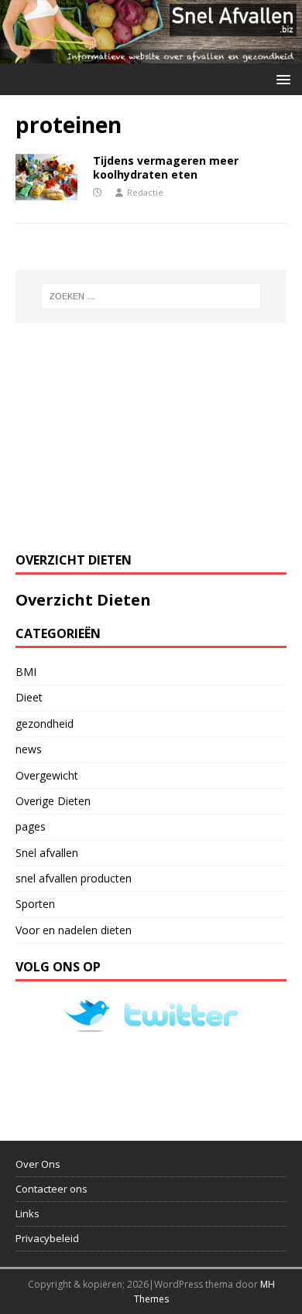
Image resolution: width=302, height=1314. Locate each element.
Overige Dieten (53, 801)
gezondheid (44, 723)
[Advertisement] (131, 435)
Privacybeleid (47, 1238)
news (28, 749)
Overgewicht (46, 775)
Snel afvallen (46, 852)
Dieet (29, 697)
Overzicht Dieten (83, 599)
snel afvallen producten (73, 878)
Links (27, 1213)
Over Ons (37, 1164)
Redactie (145, 192)
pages (30, 826)
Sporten (35, 903)
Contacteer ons (51, 1189)
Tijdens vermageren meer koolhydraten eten (166, 167)
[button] (280, 78)
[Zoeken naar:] (151, 296)
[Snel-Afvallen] (151, 53)
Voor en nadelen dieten (73, 930)
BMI (25, 671)
